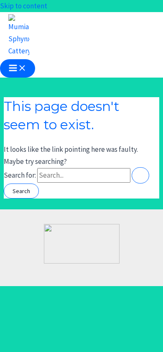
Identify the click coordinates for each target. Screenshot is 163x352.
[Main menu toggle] (17, 68)
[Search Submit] (140, 175)
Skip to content (23, 5)
